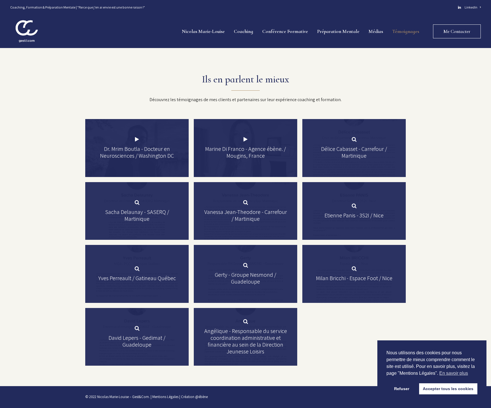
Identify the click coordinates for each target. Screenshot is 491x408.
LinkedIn (470, 7)
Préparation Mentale (338, 31)
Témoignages (405, 31)
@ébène (201, 396)
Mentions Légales (165, 396)
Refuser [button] (401, 388)
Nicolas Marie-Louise (203, 31)
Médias (376, 31)
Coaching (243, 31)
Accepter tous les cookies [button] (448, 388)
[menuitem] (469, 7)
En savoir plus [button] (453, 373)
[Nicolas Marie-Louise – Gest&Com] (26, 31)
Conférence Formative (285, 31)
